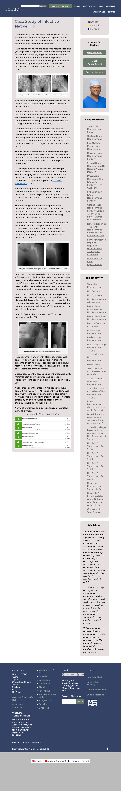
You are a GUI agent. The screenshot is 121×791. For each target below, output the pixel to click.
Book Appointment (97, 689)
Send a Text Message (93, 683)
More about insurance (18, 705)
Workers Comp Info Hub (22, 698)
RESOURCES (110, 6)
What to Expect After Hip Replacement (95, 381)
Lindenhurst (45, 683)
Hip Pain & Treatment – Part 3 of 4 (96, 466)
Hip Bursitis (93, 291)
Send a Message (94, 72)
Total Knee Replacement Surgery (94, 129)
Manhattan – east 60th (48, 695)
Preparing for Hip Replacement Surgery (96, 347)
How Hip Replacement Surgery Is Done (95, 486)
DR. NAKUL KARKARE (82, 6)
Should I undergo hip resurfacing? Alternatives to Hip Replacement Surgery (96, 433)
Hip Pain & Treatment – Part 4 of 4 (96, 476)
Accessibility (37, 742)
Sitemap (15, 742)
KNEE (101, 6)
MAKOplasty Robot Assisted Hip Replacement (96, 309)
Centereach (45, 680)
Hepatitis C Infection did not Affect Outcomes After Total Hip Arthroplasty (96, 499)
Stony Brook (45, 700)
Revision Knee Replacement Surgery (94, 156)
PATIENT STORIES (99, 12)
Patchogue (44, 691)
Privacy (26, 742)
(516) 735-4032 (94, 52)
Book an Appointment (60, 6)
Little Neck (44, 708)
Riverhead (44, 687)
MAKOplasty (93, 364)
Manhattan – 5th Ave (47, 671)
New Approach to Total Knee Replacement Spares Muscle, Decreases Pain (96, 230)
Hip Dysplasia (94, 295)
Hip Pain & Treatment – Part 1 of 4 (96, 446)
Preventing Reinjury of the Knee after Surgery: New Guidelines (95, 182)
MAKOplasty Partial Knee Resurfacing (93, 146)
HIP (94, 6)
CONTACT (111, 12)
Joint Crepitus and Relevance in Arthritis (96, 371)
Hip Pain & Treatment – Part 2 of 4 (96, 456)
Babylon (43, 704)
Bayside (43, 676)
